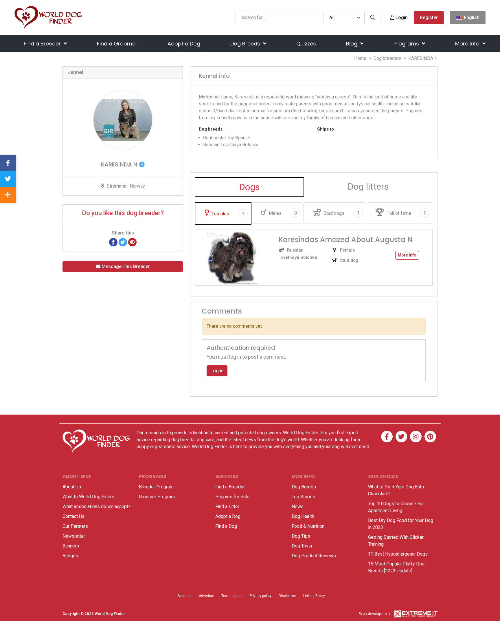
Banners (70, 546)
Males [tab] (282, 213)
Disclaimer (287, 596)
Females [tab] (227, 214)
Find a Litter (227, 506)
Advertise (206, 596)
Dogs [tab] (249, 187)
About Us (71, 487)
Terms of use (231, 596)
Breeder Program (156, 487)
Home (360, 58)
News (298, 506)
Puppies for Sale (232, 496)
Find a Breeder (43, 43)
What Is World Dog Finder (88, 496)
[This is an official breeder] (142, 164)
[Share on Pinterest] (132, 242)
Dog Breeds (246, 43)
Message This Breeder (125, 266)
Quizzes (306, 43)
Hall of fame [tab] (405, 213)
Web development (374, 613)
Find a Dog (226, 526)
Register (429, 17)
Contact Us (73, 516)
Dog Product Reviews (314, 555)
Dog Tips (301, 536)
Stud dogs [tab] (340, 213)
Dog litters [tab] (368, 186)
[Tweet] (123, 242)
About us (184, 596)
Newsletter (73, 536)
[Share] (8, 195)
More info (407, 255)
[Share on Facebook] (113, 242)
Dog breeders (387, 58)
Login (401, 17)
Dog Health (303, 516)
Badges (70, 555)
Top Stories (303, 496)
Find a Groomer (117, 43)
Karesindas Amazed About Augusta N (346, 239)
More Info (468, 43)
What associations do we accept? (96, 506)
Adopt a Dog (184, 43)
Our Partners (75, 526)
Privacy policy (260, 596)
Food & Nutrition (308, 526)
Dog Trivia (302, 546)
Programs (407, 43)
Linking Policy (314, 596)
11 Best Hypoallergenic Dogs (398, 554)
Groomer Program (157, 496)
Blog (352, 43)
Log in (217, 370)
